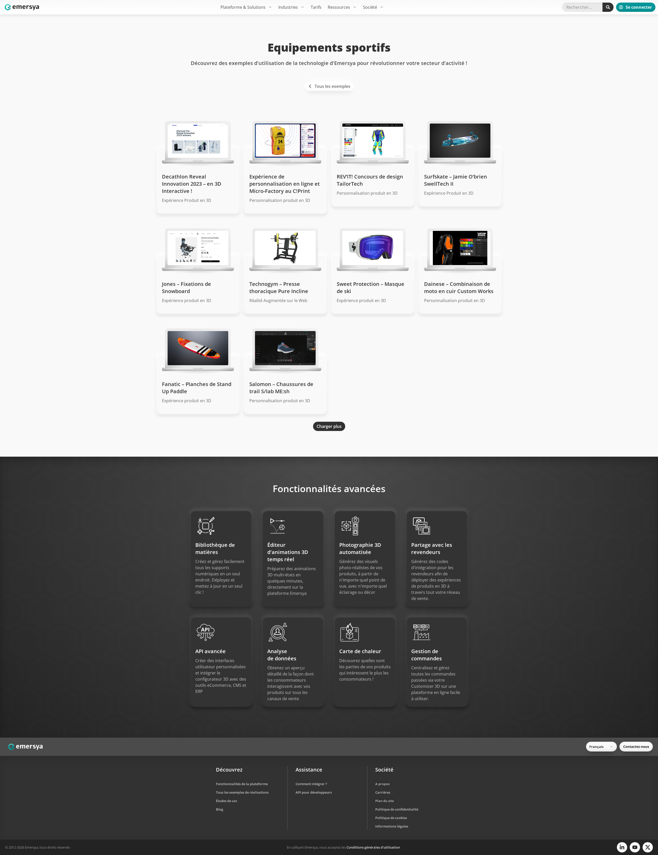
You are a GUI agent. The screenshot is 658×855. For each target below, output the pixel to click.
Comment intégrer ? (311, 784)
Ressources (339, 7)
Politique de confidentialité (396, 809)
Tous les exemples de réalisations (242, 792)
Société (370, 7)
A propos (382, 784)
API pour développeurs (314, 792)
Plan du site (384, 800)
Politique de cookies (391, 817)
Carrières (382, 792)
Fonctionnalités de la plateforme (242, 784)
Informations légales (391, 826)
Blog (219, 809)
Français (596, 746)
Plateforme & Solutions (243, 7)
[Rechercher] (608, 7)
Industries (288, 7)
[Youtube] (635, 847)
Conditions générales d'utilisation (373, 847)
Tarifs (316, 7)
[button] (329, 426)
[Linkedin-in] (622, 847)
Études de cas (226, 800)
